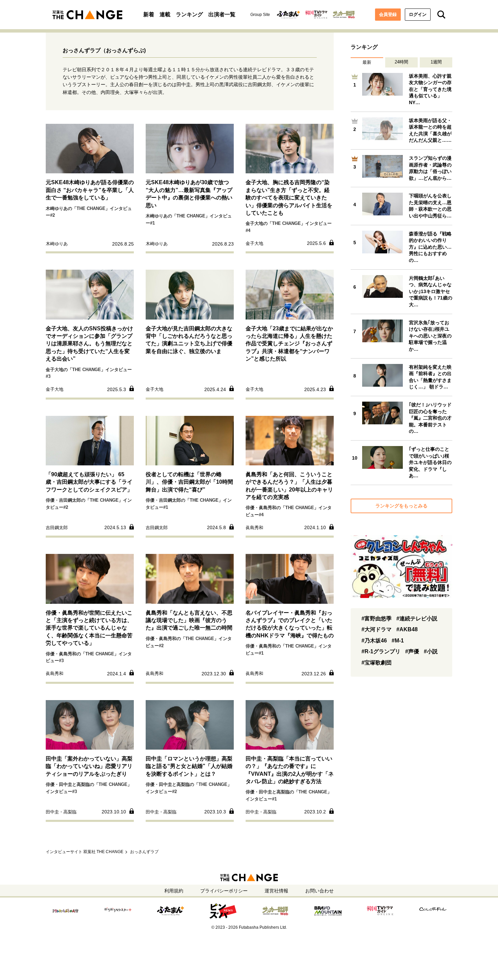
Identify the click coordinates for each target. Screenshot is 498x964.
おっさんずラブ (144, 851)
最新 (366, 62)
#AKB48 (407, 629)
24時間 (401, 61)
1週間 (436, 61)
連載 (165, 14)
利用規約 (173, 890)
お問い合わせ (319, 890)
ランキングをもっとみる (401, 505)
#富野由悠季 (376, 618)
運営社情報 (276, 890)
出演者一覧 (221, 14)
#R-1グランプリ (380, 651)
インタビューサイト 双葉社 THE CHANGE (84, 851)
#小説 (431, 651)
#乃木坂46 (374, 640)
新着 (148, 14)
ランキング (189, 14)
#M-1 (398, 640)
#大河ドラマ (376, 629)
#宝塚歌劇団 (376, 663)
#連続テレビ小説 (416, 618)
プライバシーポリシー (224, 890)
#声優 (412, 651)
